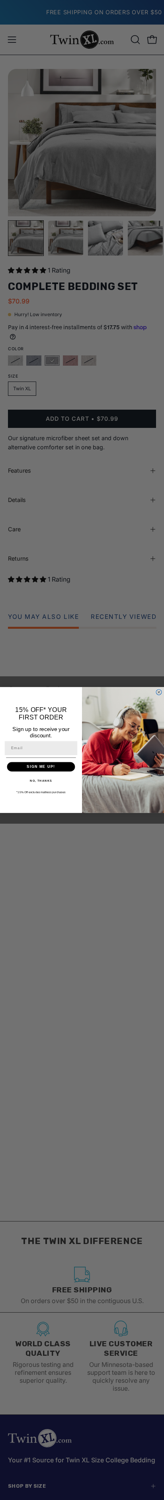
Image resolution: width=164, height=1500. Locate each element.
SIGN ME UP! (41, 767)
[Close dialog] (159, 692)
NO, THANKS (41, 780)
